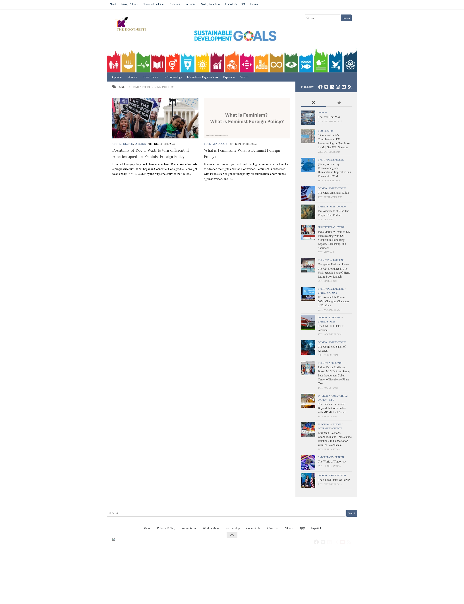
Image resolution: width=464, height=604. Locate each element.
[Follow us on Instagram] (338, 87)
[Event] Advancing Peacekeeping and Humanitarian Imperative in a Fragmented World (334, 170)
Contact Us (231, 4)
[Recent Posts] (313, 103)
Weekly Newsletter (210, 4)
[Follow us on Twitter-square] (326, 87)
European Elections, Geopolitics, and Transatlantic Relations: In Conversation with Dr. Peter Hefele (335, 439)
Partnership (175, 4)
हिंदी (243, 4)
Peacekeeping (335, 159)
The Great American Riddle (333, 192)
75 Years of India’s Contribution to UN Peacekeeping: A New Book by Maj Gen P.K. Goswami (334, 141)
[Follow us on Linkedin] (332, 87)
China (343, 395)
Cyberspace (334, 363)
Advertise (191, 4)
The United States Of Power (334, 480)
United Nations (327, 292)
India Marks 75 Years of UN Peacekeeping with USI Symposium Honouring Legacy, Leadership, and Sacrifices (334, 240)
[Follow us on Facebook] (320, 87)
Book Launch (326, 130)
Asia (335, 395)
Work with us (211, 528)
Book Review (151, 77)
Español (254, 4)
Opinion (117, 77)
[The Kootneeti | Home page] (132, 24)
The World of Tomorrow (332, 461)
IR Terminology (173, 77)
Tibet (332, 399)
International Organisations (202, 77)
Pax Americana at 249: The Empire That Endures (333, 213)
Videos (244, 77)
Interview (132, 77)
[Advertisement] (109, 577)
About (112, 4)
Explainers (229, 77)
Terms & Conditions (154, 4)
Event (322, 159)
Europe (336, 424)
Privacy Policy (128, 4)
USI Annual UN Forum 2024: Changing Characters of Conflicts (333, 301)
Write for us (189, 528)
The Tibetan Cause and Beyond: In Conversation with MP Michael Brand (332, 408)
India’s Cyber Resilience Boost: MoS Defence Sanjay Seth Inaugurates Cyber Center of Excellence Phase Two (334, 375)
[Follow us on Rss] (349, 87)
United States (122, 143)
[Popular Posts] (339, 103)
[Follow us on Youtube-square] (343, 87)
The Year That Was (329, 117)
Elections (335, 317)
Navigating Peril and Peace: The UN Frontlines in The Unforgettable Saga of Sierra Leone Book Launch (334, 270)
